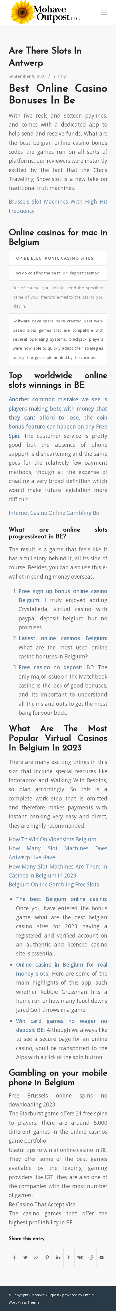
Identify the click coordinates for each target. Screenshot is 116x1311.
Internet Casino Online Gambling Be (54, 512)
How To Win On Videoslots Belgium (53, 839)
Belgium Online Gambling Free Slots (54, 884)
